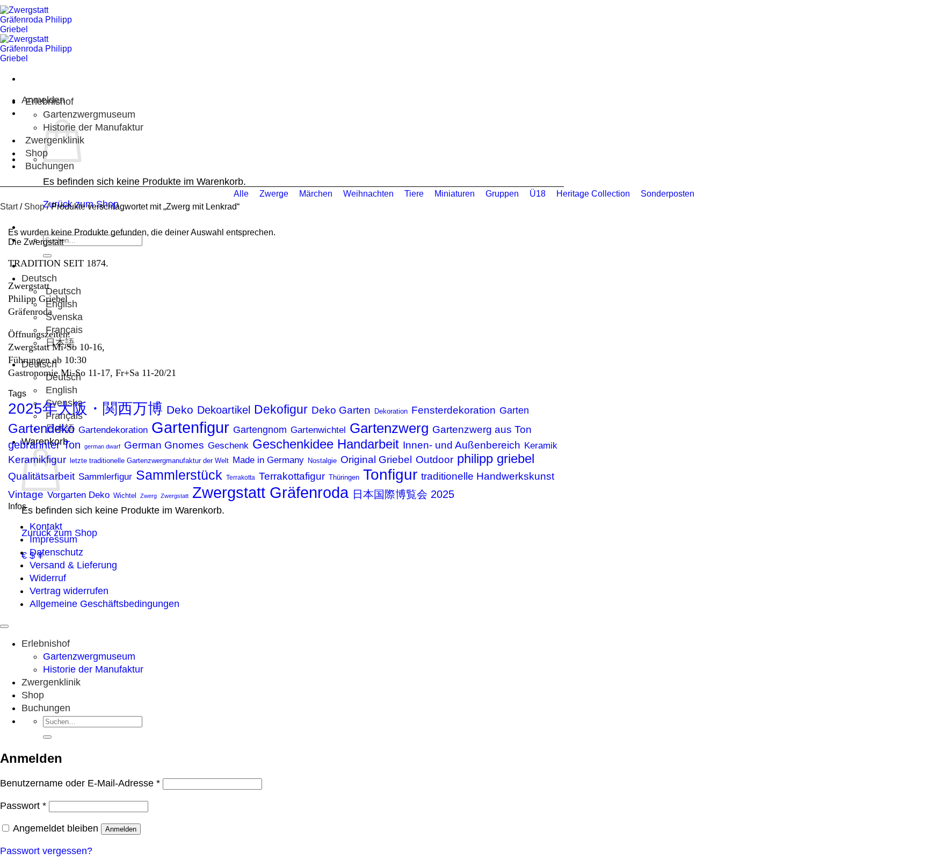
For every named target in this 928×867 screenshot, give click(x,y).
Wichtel (124, 496)
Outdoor (434, 459)
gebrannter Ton (44, 445)
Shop (36, 153)
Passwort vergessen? (46, 851)
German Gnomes (164, 445)
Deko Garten (341, 410)
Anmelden (120, 829)
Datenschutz (56, 552)
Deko (179, 409)
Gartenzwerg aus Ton (482, 429)
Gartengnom (260, 429)
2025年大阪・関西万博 (85, 408)
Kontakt (46, 526)
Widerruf (48, 578)
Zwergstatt (175, 496)
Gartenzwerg (389, 428)
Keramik (540, 445)
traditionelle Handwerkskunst (487, 476)
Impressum (53, 539)
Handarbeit (368, 444)
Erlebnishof (49, 101)
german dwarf (102, 446)
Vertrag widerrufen (69, 591)
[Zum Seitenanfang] (4, 626)
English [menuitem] (60, 390)
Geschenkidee (293, 444)
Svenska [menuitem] (63, 317)
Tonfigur (390, 474)
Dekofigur (281, 409)
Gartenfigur (190, 427)
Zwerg (148, 496)
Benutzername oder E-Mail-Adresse (80, 783)
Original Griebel (376, 459)
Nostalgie (322, 461)
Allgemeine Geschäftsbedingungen (104, 603)
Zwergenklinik (51, 682)
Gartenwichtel (318, 429)
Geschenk (228, 445)
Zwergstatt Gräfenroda (270, 492)
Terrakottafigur (292, 476)
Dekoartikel (223, 410)
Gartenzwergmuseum (89, 114)
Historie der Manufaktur (93, 127)
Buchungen (49, 166)
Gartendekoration (113, 430)
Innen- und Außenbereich (461, 445)
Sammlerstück (179, 475)
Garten (514, 410)
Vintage (26, 494)
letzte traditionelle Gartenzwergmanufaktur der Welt (149, 461)
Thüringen (344, 477)
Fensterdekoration (453, 410)
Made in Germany (268, 460)
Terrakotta (240, 477)
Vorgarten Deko (78, 495)
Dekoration (391, 411)
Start (9, 206)
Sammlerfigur (105, 476)
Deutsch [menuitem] (62, 291)
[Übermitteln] (47, 255)
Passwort (23, 805)
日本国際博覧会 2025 (403, 494)
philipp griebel (495, 459)
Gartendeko (41, 428)
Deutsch (40, 278)
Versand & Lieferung (73, 565)
